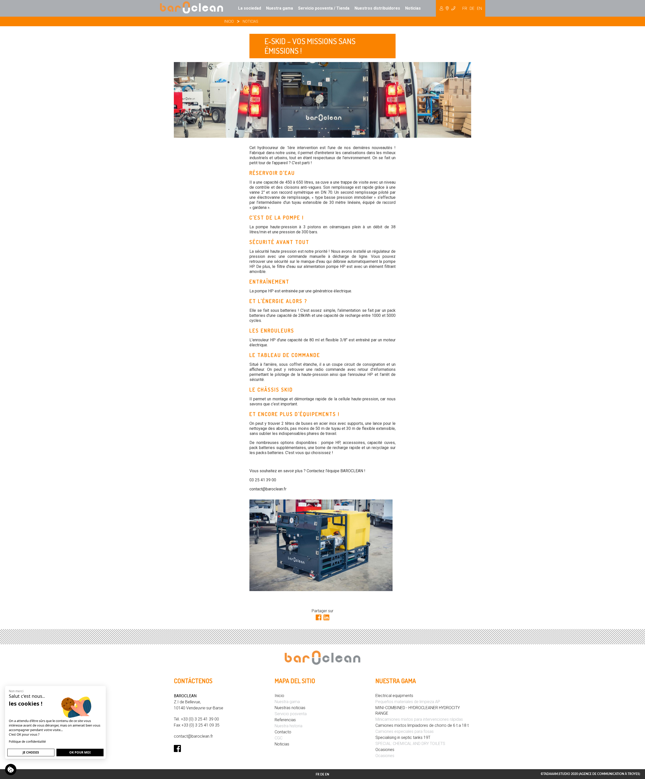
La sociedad (249, 8)
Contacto (283, 732)
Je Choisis (31, 752)
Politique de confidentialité (27, 741)
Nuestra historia (288, 726)
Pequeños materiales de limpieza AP (407, 701)
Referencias (285, 719)
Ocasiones (384, 749)
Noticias (413, 8)
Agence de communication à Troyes (609, 773)
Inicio (229, 21)
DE (472, 8)
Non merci (16, 691)
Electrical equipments (394, 695)
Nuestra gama (279, 8)
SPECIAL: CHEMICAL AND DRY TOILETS (410, 743)
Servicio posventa (291, 713)
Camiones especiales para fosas (404, 731)
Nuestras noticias (290, 707)
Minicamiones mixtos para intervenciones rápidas (419, 719)
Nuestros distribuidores (377, 8)
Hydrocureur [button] (447, 8)
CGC (278, 738)
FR (464, 8)
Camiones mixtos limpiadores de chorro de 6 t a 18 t (422, 725)
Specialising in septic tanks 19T (402, 737)
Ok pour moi (80, 752)
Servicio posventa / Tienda (323, 8)
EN (479, 8)
